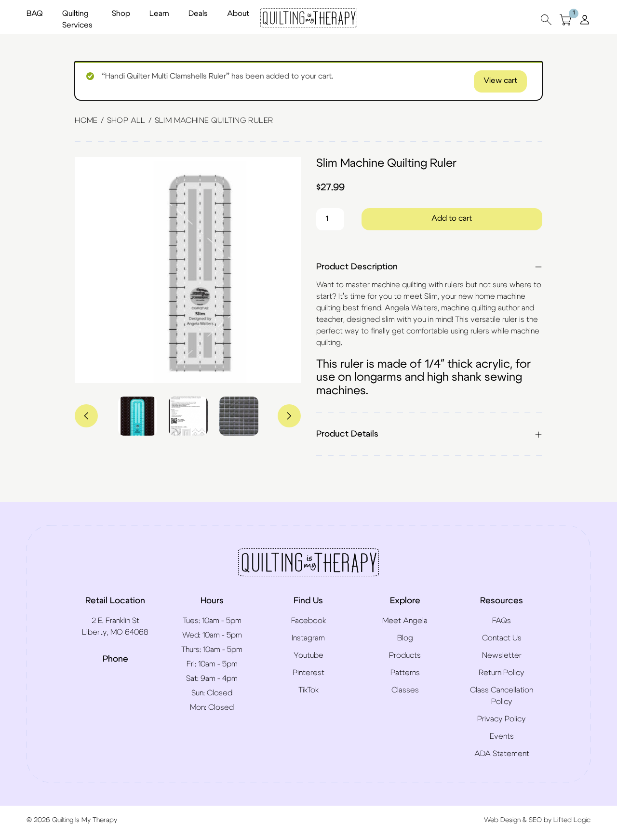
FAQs (501, 620)
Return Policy (501, 673)
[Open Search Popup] (546, 19)
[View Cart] (565, 19)
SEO (535, 820)
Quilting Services (77, 19)
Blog (405, 638)
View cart (500, 80)
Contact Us (502, 638)
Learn (159, 13)
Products (405, 655)
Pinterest (308, 673)
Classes (405, 690)
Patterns (405, 673)
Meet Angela (405, 620)
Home (86, 120)
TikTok (308, 690)
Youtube (308, 655)
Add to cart (451, 218)
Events (502, 736)
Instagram (308, 638)
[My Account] (584, 19)
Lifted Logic (571, 820)
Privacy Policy (501, 719)
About (238, 13)
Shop (121, 13)
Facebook (308, 620)
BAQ (35, 13)
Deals (198, 13)
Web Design (502, 820)
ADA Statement (501, 753)
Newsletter (502, 655)
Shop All (126, 120)
